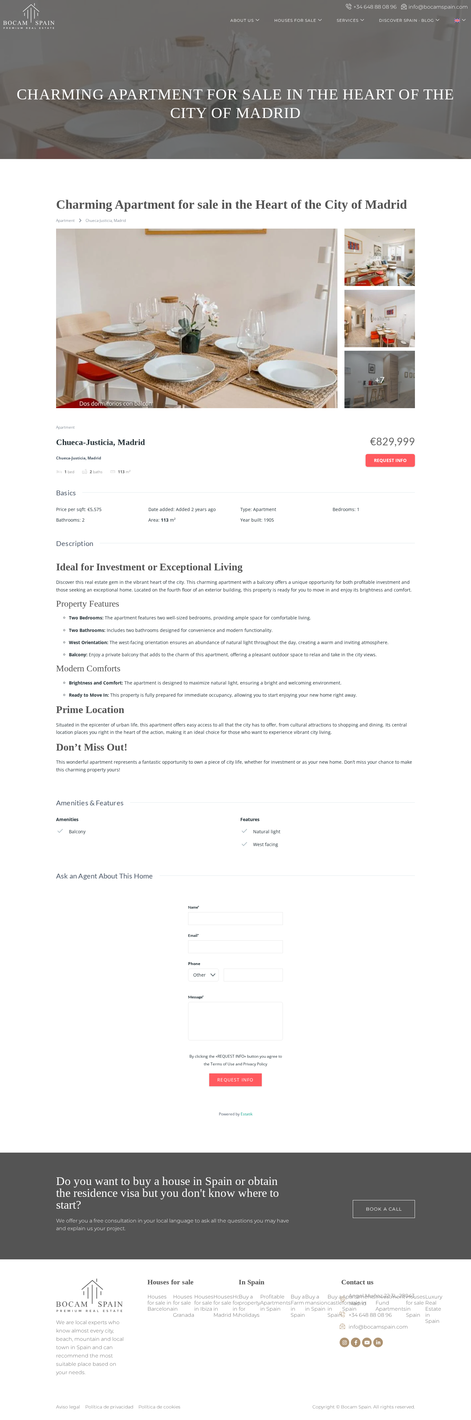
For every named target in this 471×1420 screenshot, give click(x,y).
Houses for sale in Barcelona (160, 1303)
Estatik (246, 1114)
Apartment (65, 220)
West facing (265, 844)
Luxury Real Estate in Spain (433, 1309)
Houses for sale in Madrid (223, 1306)
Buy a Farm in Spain (298, 1306)
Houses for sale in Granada (183, 1306)
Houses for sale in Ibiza (203, 1303)
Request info (390, 460)
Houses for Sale (295, 20)
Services (348, 20)
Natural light (266, 831)
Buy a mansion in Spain (316, 1303)
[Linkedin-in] (378, 1342)
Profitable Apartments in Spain (275, 1303)
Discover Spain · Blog (406, 20)
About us (242, 20)
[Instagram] (344, 1342)
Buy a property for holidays (249, 1306)
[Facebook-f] (355, 1342)
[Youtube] (367, 1342)
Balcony (77, 831)
